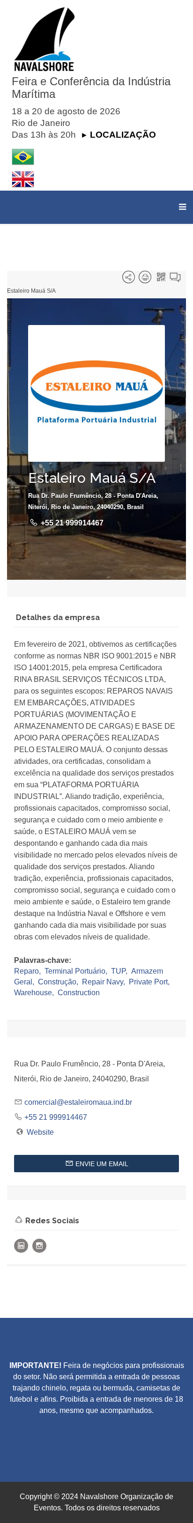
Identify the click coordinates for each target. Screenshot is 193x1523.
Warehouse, (35, 993)
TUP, (120, 971)
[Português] (99, 157)
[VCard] (175, 279)
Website (40, 1132)
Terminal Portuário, (77, 971)
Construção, (59, 982)
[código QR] (161, 279)
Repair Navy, (104, 982)
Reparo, (28, 971)
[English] (99, 179)
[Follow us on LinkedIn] (21, 1246)
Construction (79, 993)
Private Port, (150, 982)
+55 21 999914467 (72, 523)
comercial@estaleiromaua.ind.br (78, 1102)
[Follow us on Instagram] (39, 1246)
